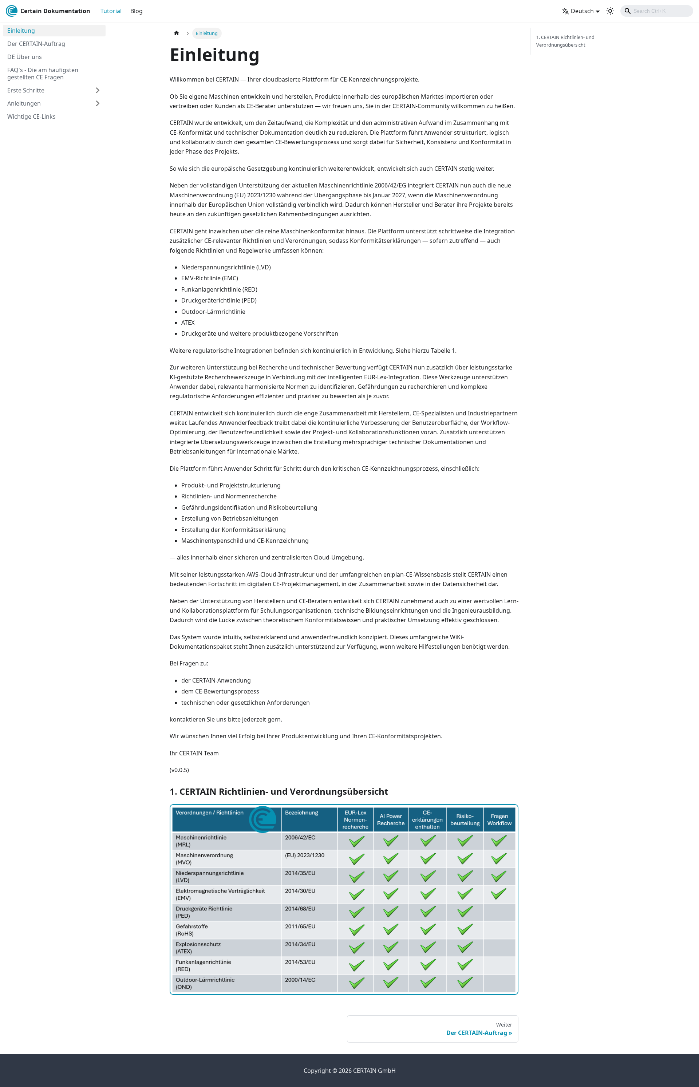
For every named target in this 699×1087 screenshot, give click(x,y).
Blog (136, 11)
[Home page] (176, 33)
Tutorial (111, 11)
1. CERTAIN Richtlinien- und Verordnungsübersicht (565, 41)
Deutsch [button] (582, 11)
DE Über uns (24, 57)
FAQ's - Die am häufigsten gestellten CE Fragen (42, 73)
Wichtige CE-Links (31, 116)
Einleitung (21, 31)
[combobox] (656, 11)
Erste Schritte (25, 90)
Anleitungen (24, 103)
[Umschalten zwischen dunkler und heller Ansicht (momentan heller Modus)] (610, 11)
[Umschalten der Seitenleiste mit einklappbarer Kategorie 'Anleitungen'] (98, 103)
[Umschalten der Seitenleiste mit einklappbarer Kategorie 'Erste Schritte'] (98, 90)
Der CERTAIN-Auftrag (36, 44)
